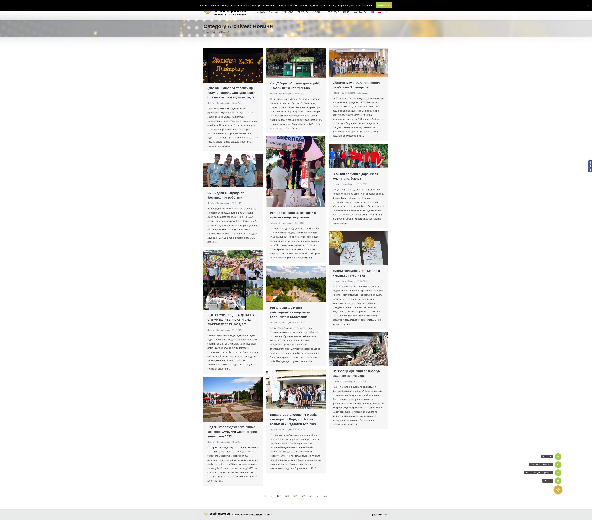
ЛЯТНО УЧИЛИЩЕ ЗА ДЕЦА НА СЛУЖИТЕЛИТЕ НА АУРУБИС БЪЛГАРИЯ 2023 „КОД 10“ (231, 319)
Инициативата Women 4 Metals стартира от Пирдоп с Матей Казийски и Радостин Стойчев (293, 419)
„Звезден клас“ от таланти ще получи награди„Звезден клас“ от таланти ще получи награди (231, 92)
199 (295, 496)
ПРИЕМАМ (383, 5)
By (223, 103)
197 (279, 496)
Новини (210, 103)
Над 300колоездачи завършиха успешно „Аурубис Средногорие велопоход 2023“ (232, 431)
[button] (558, 489)
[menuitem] (372, 12)
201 (311, 496)
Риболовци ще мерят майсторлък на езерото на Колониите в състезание (290, 312)
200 (303, 496)
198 (287, 496)
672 (325, 496)
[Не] (588, 5)
